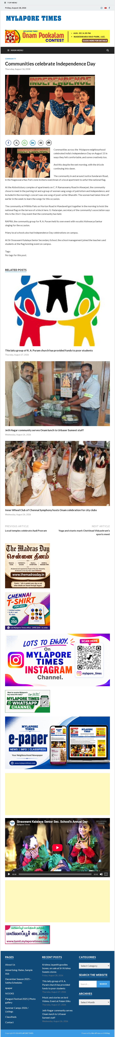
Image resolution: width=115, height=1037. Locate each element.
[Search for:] (94, 984)
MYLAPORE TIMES (26, 1033)
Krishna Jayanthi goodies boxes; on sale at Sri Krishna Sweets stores (56, 968)
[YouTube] (105, 8)
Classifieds (10, 1016)
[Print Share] (49, 143)
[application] (57, 847)
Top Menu (12, 3)
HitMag (107, 1033)
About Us (10, 964)
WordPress (95, 1033)
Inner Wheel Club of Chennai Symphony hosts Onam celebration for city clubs (51, 510)
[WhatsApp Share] (24, 143)
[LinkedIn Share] (32, 143)
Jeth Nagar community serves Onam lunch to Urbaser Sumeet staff (44, 430)
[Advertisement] (57, 794)
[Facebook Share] (8, 143)
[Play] (8, 874)
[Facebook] (109, 8)
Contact (9, 1022)
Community (10, 59)
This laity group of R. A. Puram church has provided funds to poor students (49, 350)
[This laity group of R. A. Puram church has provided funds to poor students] (57, 347)
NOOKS (9, 993)
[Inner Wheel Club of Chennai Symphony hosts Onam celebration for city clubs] (57, 506)
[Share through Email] (41, 143)
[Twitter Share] (16, 143)
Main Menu (17, 50)
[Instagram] (101, 8)
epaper (8, 988)
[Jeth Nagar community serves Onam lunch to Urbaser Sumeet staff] (57, 426)
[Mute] (101, 874)
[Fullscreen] (106, 874)
